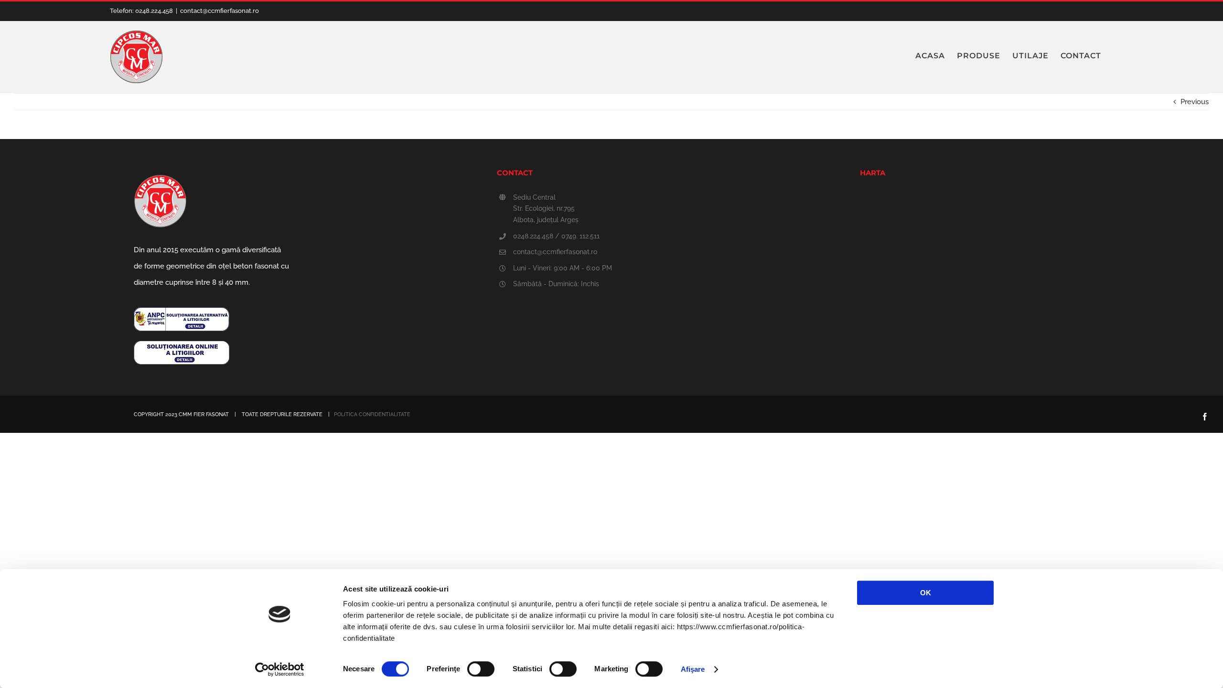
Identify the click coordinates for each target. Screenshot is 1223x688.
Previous (1194, 101)
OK (925, 593)
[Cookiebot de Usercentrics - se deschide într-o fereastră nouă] (280, 669)
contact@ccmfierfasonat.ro (219, 10)
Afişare (693, 669)
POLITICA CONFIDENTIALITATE (372, 414)
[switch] (480, 669)
